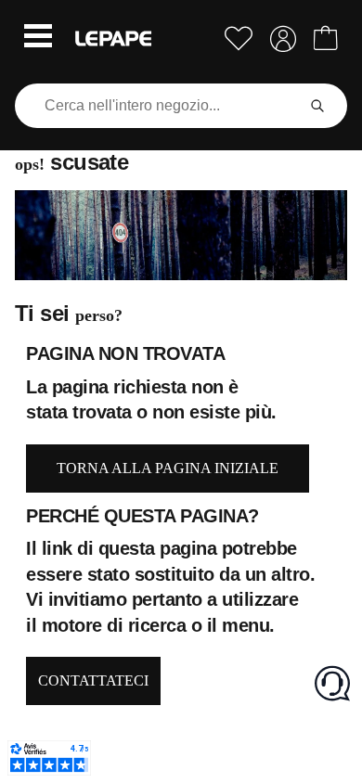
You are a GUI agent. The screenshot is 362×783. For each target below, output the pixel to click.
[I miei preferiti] (238, 38)
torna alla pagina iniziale (167, 468)
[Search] (317, 106)
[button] (38, 38)
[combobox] (158, 105)
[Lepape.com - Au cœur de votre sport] (113, 38)
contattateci (93, 680)
